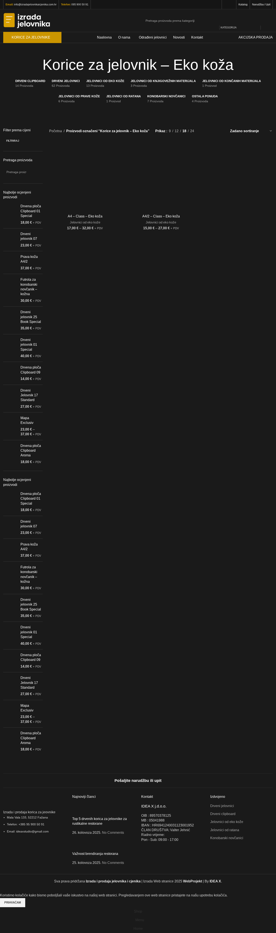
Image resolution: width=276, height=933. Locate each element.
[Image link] (27, 801)
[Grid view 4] (220, 131)
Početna (55, 131)
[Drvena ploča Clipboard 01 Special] (10, 214)
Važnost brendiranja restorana (95, 854)
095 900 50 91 (79, 4)
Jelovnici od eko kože (85, 222)
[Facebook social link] (226, 5)
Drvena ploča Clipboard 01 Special (30, 211)
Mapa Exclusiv (26, 420)
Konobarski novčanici (226, 838)
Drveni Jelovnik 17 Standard (29, 395)
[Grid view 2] (204, 131)
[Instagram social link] (231, 5)
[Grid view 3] (212, 131)
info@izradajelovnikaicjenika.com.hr (35, 4)
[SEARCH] (266, 21)
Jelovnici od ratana (224, 830)
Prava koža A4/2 (29, 259)
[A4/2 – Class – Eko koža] (161, 176)
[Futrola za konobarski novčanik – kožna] (10, 290)
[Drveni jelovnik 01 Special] (10, 348)
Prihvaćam (12, 902)
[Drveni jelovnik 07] (10, 240)
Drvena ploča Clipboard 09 (30, 370)
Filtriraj (12, 140)
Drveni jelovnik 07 (28, 236)
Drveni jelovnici (222, 805)
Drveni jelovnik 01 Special (28, 344)
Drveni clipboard (222, 814)
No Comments (113, 832)
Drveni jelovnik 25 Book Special (30, 317)
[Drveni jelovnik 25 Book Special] (10, 320)
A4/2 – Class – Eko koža (161, 216)
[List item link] (34, 824)
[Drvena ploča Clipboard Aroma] (10, 454)
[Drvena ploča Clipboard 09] (10, 373)
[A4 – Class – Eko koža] (85, 176)
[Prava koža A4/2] (10, 262)
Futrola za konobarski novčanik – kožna (28, 287)
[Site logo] (26, 20)
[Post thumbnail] (80, 810)
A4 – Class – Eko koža (85, 216)
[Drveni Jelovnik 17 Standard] (10, 398)
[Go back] (37, 64)
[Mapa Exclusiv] (10, 426)
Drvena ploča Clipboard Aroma (30, 450)
